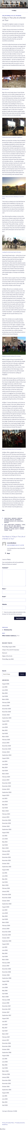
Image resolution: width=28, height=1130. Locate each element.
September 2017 (6, 1015)
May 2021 (4, 879)
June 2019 (5, 950)
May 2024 (5, 767)
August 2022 (5, 832)
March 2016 (5, 1071)
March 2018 (5, 996)
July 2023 (4, 798)
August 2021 (5, 869)
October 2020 (6, 900)
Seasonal (20, 521)
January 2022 (5, 854)
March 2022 (5, 848)
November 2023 (6, 786)
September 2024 (6, 755)
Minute (19, 526)
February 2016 (6, 1074)
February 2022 (6, 851)
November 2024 (6, 749)
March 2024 (5, 773)
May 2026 (5, 693)
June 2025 (5, 727)
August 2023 (5, 795)
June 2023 (5, 801)
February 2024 (6, 777)
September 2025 (6, 718)
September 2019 (6, 941)
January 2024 (5, 780)
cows (23, 524)
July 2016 (4, 1058)
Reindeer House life (10, 521)
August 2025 (5, 721)
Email (4, 596)
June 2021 (5, 876)
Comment (5, 567)
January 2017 (5, 1040)
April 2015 (5, 1105)
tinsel (6, 530)
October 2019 (5, 938)
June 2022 (5, 838)
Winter (6, 522)
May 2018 (4, 990)
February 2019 (6, 962)
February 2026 (6, 702)
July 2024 (4, 761)
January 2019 (5, 965)
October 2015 (5, 1086)
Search (4, 671)
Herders (14, 518)
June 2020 (5, 913)
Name (4, 588)
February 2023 (6, 814)
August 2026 (5, 684)
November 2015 (6, 1083)
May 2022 (4, 842)
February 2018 (6, 1000)
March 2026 (5, 699)
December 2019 (6, 931)
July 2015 (4, 1096)
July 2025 (4, 724)
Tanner (22, 528)
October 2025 (6, 715)
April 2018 (5, 993)
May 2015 (4, 1102)
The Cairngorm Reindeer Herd (11, 3)
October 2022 (6, 826)
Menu (14, 10)
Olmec (11, 527)
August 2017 (5, 1018)
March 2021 (5, 885)
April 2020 (5, 919)
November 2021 (6, 860)
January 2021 (5, 891)
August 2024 (5, 758)
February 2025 (6, 739)
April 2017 (5, 1031)
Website (4, 604)
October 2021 (5, 863)
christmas (11, 524)
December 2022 (6, 820)
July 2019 (4, 947)
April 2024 (5, 770)
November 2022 (6, 823)
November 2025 (6, 711)
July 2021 (4, 873)
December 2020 (6, 894)
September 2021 (6, 866)
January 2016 (5, 1077)
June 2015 (5, 1099)
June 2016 (5, 1061)
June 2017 (5, 1024)
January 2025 (5, 742)
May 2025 (5, 730)
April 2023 (5, 807)
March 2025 (5, 736)
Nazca (6, 527)
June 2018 (5, 987)
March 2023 (5, 811)
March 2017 (5, 1034)
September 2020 (6, 904)
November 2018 (6, 972)
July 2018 (4, 984)
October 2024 (6, 752)
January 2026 (5, 705)
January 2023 (5, 817)
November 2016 (6, 1046)
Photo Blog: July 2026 (8, 659)
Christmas (7, 518)
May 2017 (4, 1027)
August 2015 (5, 1092)
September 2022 (6, 829)
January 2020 (5, 928)
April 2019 (5, 956)
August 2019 (5, 944)
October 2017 (5, 1012)
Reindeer (18, 15)
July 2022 (4, 835)
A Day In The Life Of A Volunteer (10, 650)
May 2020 (5, 916)
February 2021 (6, 888)
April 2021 (5, 882)
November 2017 (6, 1009)
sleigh (12, 528)
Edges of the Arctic (7, 656)
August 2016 (5, 1055)
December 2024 (6, 746)
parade (22, 527)
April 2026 (5, 696)
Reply (8, 553)
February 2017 (6, 1037)
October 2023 (6, 789)
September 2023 (6, 792)
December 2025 (6, 708)
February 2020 (6, 925)
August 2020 (5, 907)
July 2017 (4, 1021)
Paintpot (16, 527)
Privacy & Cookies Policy (8, 1122)
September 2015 (6, 1089)
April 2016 (5, 1068)
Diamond (4, 653)
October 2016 (5, 1049)
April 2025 (5, 733)
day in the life (8, 526)
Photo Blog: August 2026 (8, 646)
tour (10, 530)
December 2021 (6, 857)
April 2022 (5, 845)
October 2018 (5, 975)
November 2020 (6, 897)
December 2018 (6, 969)
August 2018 (5, 981)
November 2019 (6, 935)
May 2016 (4, 1065)
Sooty (17, 528)
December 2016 (6, 1043)
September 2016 (6, 1052)
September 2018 (6, 978)
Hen (15, 526)
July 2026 (4, 687)
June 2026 (5, 690)
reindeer (7, 528)
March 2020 (5, 922)
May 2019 (4, 953)
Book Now (2, 1129)
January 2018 (5, 1003)
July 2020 (4, 910)
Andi (5, 524)
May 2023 (5, 804)
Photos (12, 519)
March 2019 (5, 959)
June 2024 (5, 764)
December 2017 (6, 1006)
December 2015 (6, 1080)
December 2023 (6, 783)
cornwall (18, 524)
